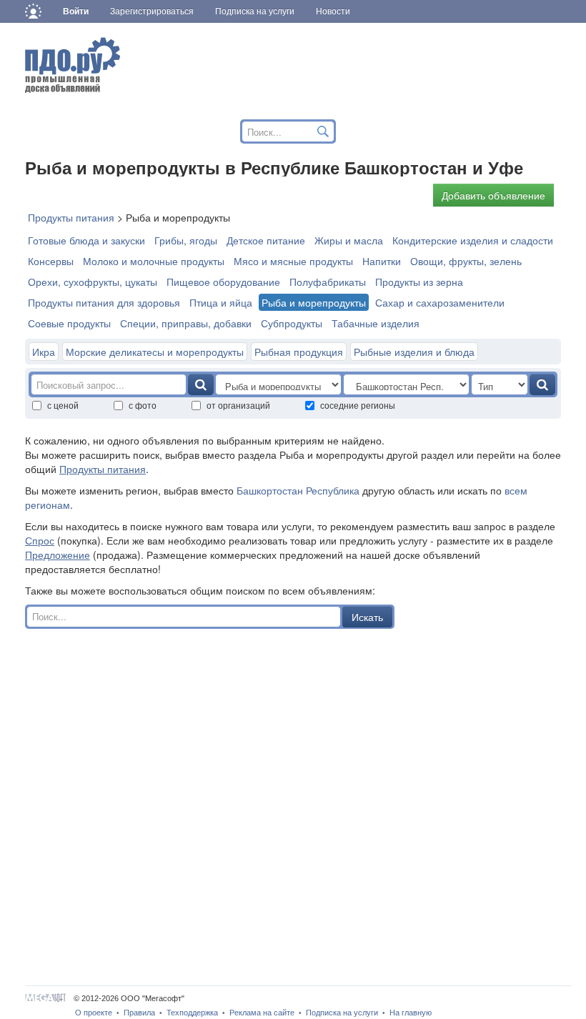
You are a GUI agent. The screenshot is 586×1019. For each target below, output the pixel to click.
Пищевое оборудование (223, 281)
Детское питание (266, 240)
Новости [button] (333, 11)
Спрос (39, 540)
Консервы (51, 261)
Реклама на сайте (261, 1012)
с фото (143, 405)
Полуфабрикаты (327, 281)
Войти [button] (76, 11)
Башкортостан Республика (298, 490)
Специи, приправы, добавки (186, 323)
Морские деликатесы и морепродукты (155, 351)
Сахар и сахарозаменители (440, 302)
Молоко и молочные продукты (153, 261)
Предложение (57, 554)
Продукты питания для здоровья (104, 302)
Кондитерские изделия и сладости (472, 240)
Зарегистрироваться (152, 11)
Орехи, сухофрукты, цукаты (92, 281)
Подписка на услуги (342, 1012)
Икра (43, 351)
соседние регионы (357, 405)
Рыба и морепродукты (314, 302)
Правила (139, 1012)
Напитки (381, 261)
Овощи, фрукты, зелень (466, 261)
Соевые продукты (69, 323)
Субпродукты (291, 323)
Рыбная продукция (298, 351)
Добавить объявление (493, 195)
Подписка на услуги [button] (254, 11)
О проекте (93, 1012)
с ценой (63, 405)
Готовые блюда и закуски (86, 240)
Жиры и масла (348, 240)
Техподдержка (192, 1012)
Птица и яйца (220, 302)
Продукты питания (102, 469)
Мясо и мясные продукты (293, 261)
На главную (410, 1012)
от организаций (238, 405)
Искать (367, 617)
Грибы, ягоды (185, 240)
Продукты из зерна (419, 281)
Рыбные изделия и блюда (414, 351)
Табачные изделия (375, 323)
